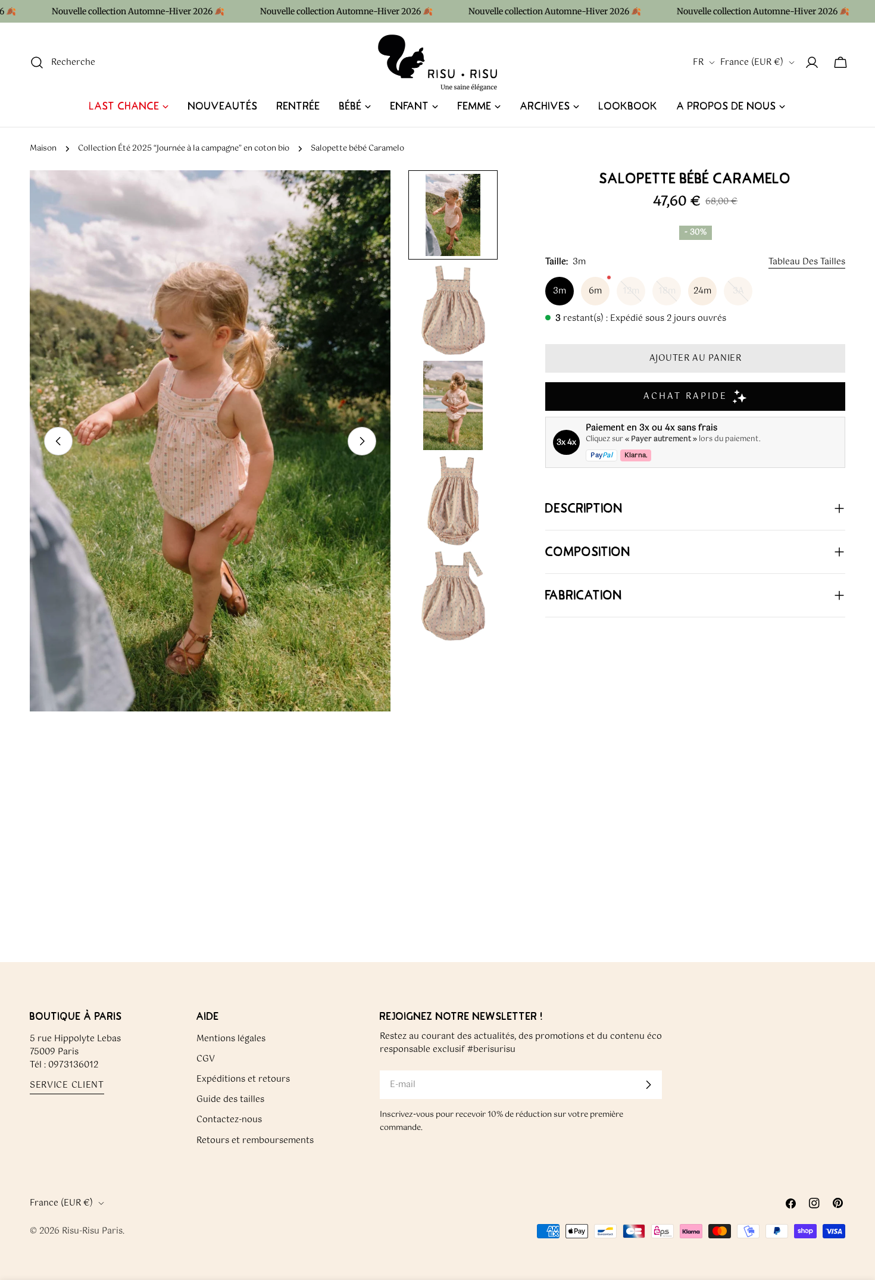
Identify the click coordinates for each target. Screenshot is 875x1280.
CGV (205, 1059)
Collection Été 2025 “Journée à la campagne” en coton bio (183, 148)
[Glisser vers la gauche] (58, 441)
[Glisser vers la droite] (362, 441)
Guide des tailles (230, 1099)
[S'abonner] (648, 1084)
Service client (67, 1085)
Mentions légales (230, 1039)
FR (698, 62)
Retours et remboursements (255, 1140)
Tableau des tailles (806, 262)
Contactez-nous (229, 1120)
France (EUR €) (751, 62)
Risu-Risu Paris (92, 1231)
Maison (43, 148)
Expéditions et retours (243, 1079)
